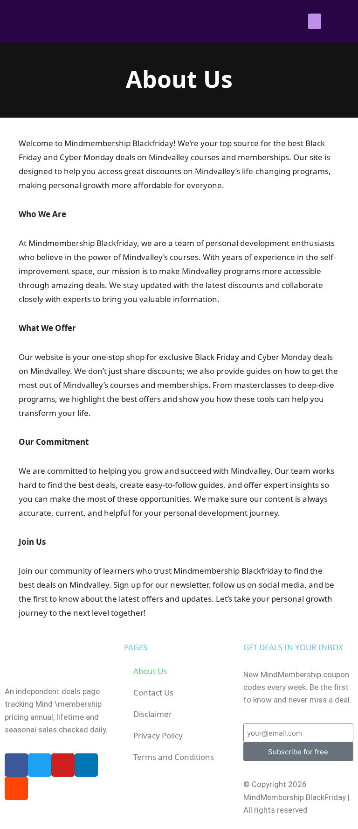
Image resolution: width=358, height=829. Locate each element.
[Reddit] (16, 788)
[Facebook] (16, 765)
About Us (150, 671)
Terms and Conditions (173, 757)
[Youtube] (63, 765)
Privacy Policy (158, 735)
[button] (314, 21)
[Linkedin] (86, 765)
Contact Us (153, 692)
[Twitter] (39, 765)
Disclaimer (152, 714)
